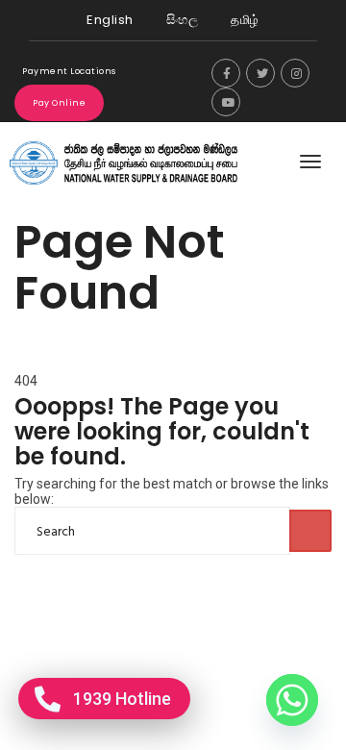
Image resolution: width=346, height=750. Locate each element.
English (110, 20)
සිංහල (182, 20)
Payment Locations (69, 71)
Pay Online (59, 103)
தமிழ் (245, 20)
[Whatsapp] (292, 700)
